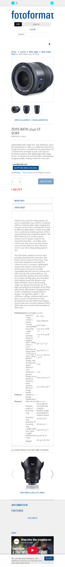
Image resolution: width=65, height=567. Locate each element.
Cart (18, 24)
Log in (32, 29)
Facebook (29, 525)
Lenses (23, 52)
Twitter (35, 525)
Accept (49, 558)
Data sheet (20, 207)
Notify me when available (25, 168)
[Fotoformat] (32, 21)
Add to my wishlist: (22, 120)
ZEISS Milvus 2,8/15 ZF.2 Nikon (32, 492)
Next (52, 474)
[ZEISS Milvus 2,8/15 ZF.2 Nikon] (32, 473)
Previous (12, 474)
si (16, 3)
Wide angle (33, 52)
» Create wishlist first (39, 120)
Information (19, 505)
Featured (17, 510)
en (13, 3)
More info (19, 200)
